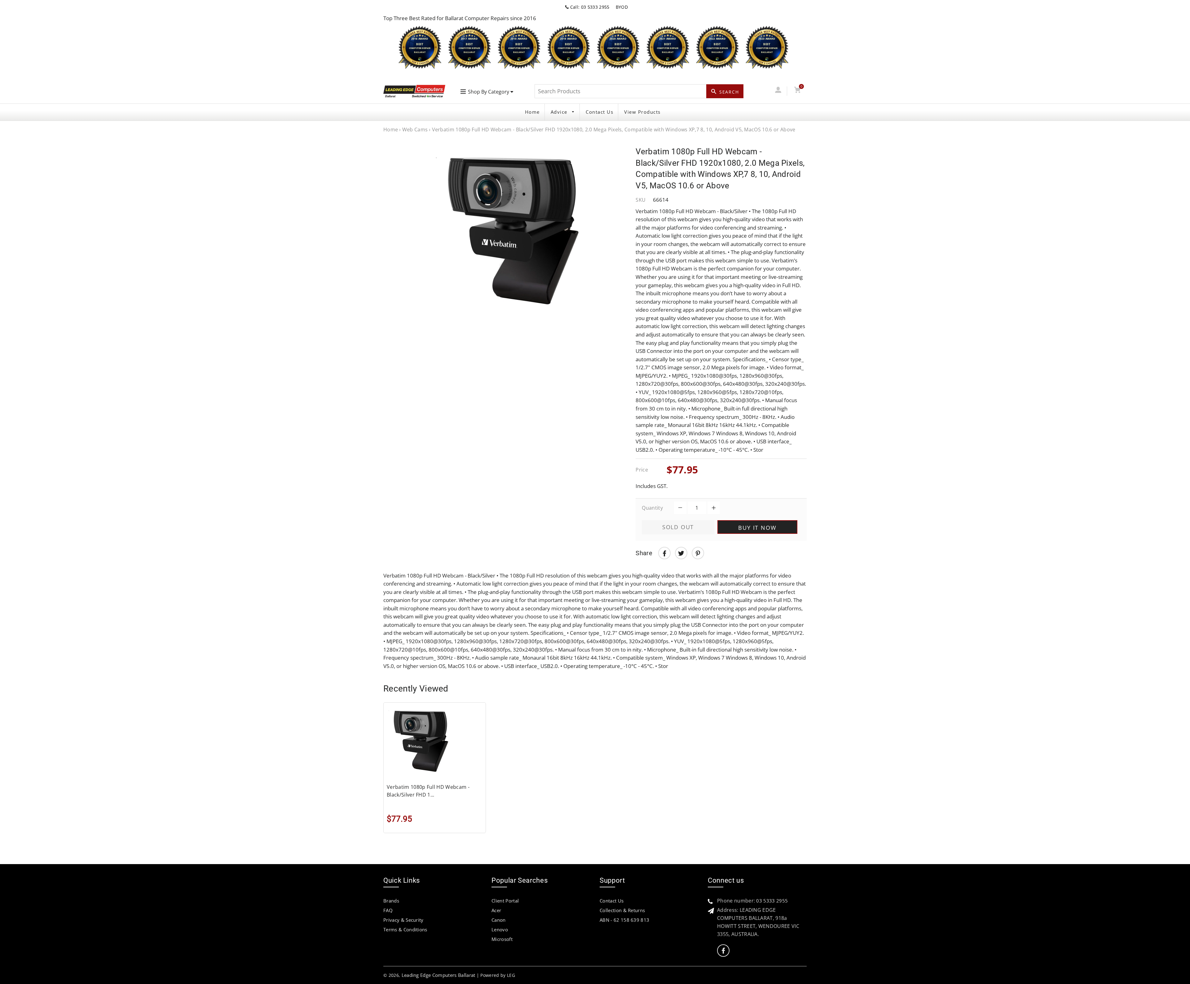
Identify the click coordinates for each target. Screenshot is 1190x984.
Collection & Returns (622, 910)
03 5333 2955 (772, 901)
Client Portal (505, 901)
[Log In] (778, 90)
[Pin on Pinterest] (698, 553)
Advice (560, 112)
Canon (498, 920)
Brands (391, 901)
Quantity (652, 507)
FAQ (388, 910)
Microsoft (502, 939)
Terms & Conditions (405, 929)
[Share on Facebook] (664, 553)
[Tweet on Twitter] (681, 553)
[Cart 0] (797, 90)
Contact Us (599, 112)
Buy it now (757, 527)
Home (532, 112)
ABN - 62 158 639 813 (624, 920)
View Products (642, 112)
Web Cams (415, 129)
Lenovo (499, 929)
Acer (496, 910)
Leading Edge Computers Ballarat (438, 975)
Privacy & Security (403, 920)
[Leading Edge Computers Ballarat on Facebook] (723, 951)
